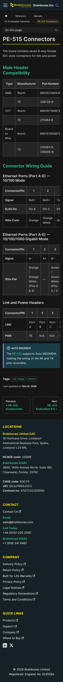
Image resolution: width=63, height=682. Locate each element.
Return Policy (11, 570)
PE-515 (17, 353)
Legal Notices (12, 587)
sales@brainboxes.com (18, 522)
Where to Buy (12, 638)
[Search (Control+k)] (57, 5)
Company (9, 632)
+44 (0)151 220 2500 (17, 532)
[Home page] (6, 16)
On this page (13, 30)
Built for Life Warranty (17, 576)
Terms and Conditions (17, 599)
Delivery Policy (13, 564)
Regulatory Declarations (19, 593)
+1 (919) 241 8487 (15, 543)
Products (9, 620)
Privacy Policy (12, 581)
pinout (32, 378)
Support (8, 626)
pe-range (18, 378)
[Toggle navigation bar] (5, 5)
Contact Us (10, 511)
